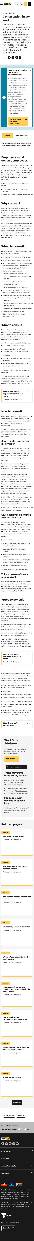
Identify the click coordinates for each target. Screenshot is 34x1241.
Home (5, 13)
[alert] (17, 97)
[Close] (30, 70)
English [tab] (7, 135)
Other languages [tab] (21, 135)
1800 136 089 (10, 759)
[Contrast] (21, 4)
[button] (1, 4)
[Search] (25, 4)
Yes (22, 1129)
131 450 (9, 780)
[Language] (17, 4)
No (28, 1129)
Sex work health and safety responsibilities (15, 121)
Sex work (12, 13)
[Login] (29, 4)
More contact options (14, 767)
